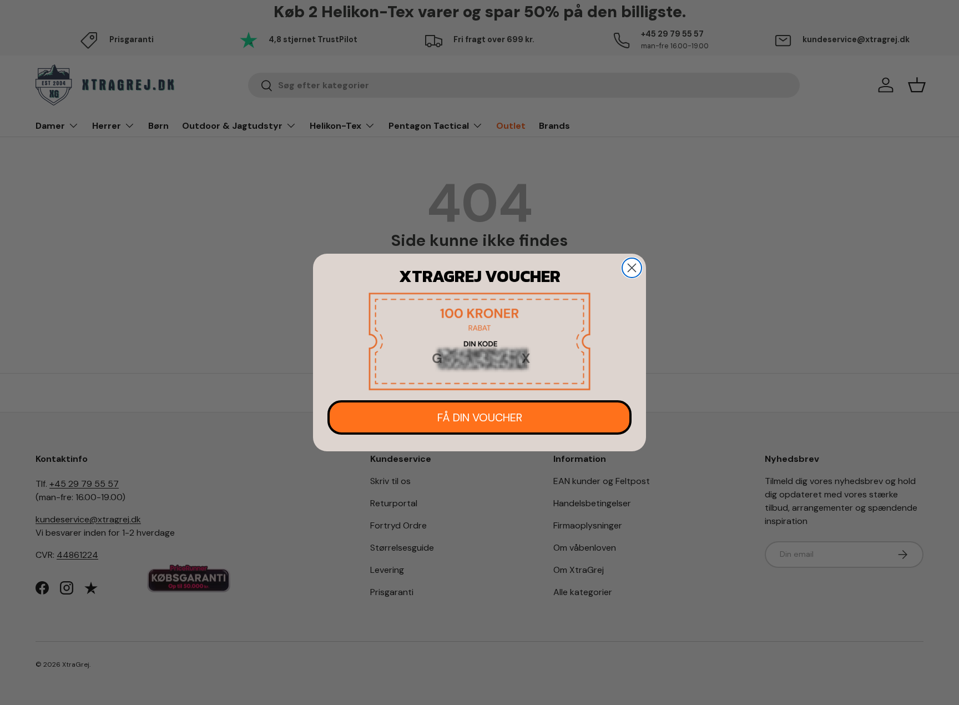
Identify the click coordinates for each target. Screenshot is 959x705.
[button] (479, 341)
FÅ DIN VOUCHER (479, 417)
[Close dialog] (632, 268)
